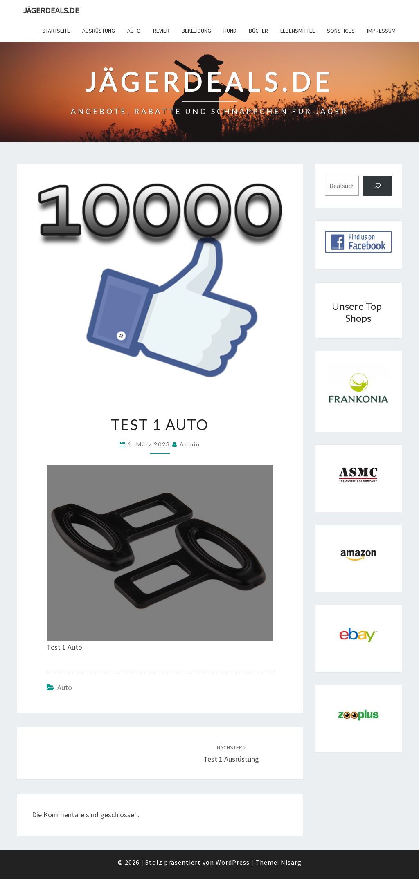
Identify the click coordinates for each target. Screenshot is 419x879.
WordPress (233, 862)
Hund (230, 30)
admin (190, 444)
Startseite (56, 30)
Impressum (381, 30)
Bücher (258, 30)
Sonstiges (341, 30)
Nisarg (291, 862)
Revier (161, 30)
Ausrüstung (98, 30)
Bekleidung (196, 30)
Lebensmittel (297, 30)
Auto (134, 30)
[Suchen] (377, 186)
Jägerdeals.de (51, 10)
